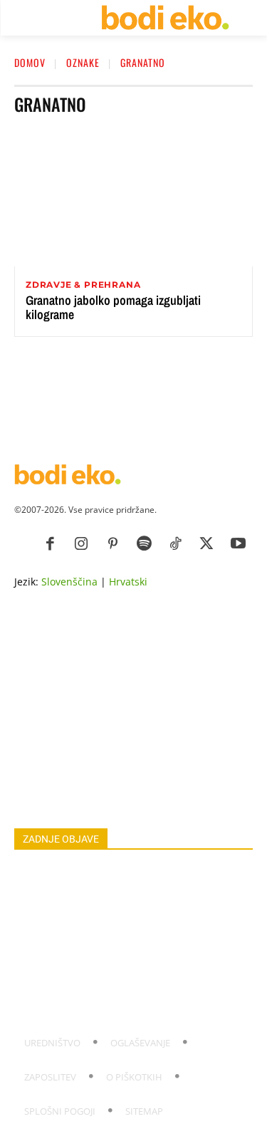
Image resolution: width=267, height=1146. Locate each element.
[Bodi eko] (165, 17)
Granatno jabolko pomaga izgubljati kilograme (113, 307)
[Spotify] (144, 544)
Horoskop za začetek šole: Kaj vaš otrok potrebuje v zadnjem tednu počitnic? (131, 910)
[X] (206, 544)
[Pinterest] (112, 544)
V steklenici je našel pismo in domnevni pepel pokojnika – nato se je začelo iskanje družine (123, 879)
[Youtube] (238, 544)
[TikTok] (175, 544)
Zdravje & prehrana (83, 285)
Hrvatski (128, 581)
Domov (30, 62)
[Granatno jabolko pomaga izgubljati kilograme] (133, 197)
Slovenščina (69, 581)
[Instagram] (81, 544)
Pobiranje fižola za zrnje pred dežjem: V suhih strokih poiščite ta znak (123, 973)
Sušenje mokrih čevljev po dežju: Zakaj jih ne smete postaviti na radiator (121, 1005)
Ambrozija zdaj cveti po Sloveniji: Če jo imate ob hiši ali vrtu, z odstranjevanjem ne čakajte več (128, 942)
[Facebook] (50, 544)
